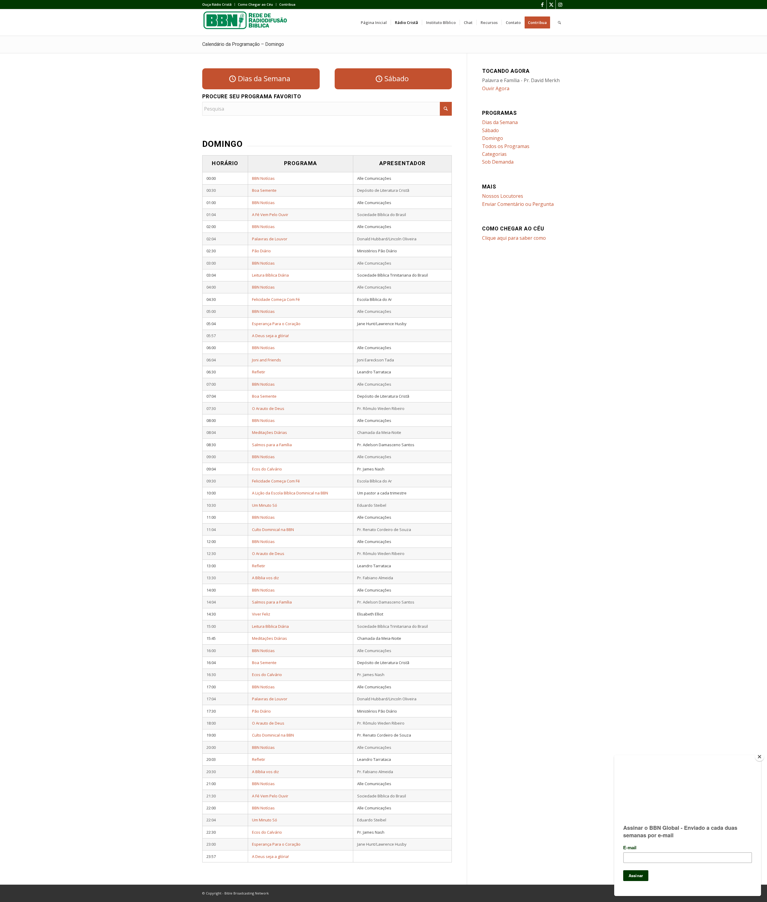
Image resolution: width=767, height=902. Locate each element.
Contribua (287, 4)
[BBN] (247, 22)
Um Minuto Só (264, 505)
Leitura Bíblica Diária (270, 275)
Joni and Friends (266, 360)
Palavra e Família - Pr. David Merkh (521, 80)
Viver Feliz (261, 614)
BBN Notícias (263, 178)
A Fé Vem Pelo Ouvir (270, 214)
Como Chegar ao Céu (255, 4)
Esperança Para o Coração (276, 323)
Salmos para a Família (272, 444)
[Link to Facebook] (542, 4)
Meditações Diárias (269, 432)
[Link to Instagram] (560, 4)
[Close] (759, 756)
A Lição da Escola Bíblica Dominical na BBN (290, 493)
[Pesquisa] (559, 22)
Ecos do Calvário (267, 469)
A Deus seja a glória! (270, 335)
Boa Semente (264, 190)
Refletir (258, 372)
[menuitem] (218, 4)
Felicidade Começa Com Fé (276, 299)
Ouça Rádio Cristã (217, 4)
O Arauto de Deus (268, 408)
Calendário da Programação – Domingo (243, 44)
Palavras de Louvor (269, 239)
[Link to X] (551, 4)
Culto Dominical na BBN (273, 529)
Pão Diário (261, 251)
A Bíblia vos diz (265, 577)
